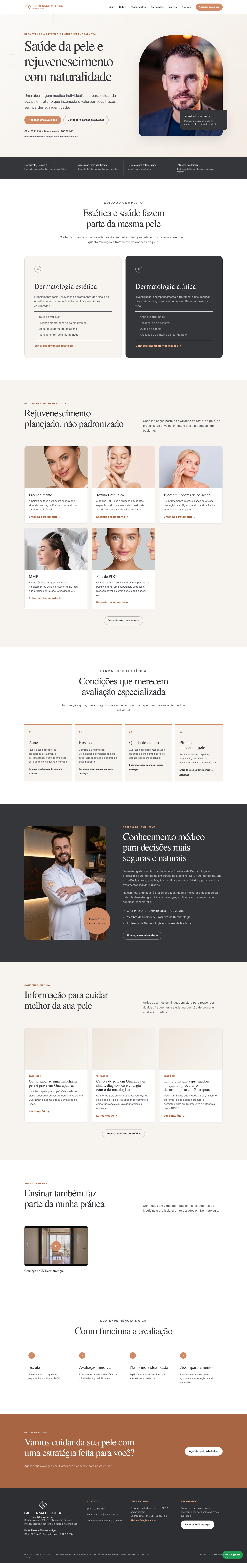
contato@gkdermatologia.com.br (104, 1520)
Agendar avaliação (209, 7)
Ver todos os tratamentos (123, 620)
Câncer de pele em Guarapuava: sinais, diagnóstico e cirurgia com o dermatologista (121, 1085)
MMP (34, 576)
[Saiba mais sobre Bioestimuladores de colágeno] (190, 467)
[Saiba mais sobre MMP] (56, 549)
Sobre (122, 7)
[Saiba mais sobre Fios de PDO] (123, 549)
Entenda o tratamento (43, 516)
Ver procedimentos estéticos (53, 345)
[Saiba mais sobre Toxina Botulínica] (123, 467)
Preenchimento (40, 494)
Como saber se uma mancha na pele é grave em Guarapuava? (53, 1083)
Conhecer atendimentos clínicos (156, 345)
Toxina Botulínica (110, 494)
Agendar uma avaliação (43, 119)
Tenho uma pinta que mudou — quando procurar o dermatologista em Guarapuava (188, 1085)
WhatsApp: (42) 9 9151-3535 (102, 1514)
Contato (186, 7)
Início (111, 7)
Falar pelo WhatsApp (197, 1524)
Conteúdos (157, 7)
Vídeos (173, 7)
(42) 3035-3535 (96, 1508)
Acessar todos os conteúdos (123, 1133)
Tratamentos (138, 7)
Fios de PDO (106, 576)
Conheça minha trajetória (142, 935)
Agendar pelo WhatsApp (203, 1451)
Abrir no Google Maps (142, 1520)
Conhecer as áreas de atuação (86, 119)
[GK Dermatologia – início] (43, 7)
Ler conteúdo (38, 1111)
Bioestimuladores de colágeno (188, 494)
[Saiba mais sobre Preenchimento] (56, 467)
